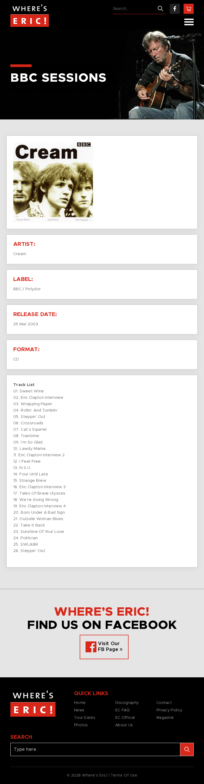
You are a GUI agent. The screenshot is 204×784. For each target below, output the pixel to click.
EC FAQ (122, 710)
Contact (164, 703)
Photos (81, 725)
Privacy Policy (169, 710)
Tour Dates (84, 718)
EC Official (125, 718)
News (79, 710)
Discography (127, 703)
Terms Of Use (124, 775)
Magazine (165, 718)
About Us (124, 725)
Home (80, 703)
